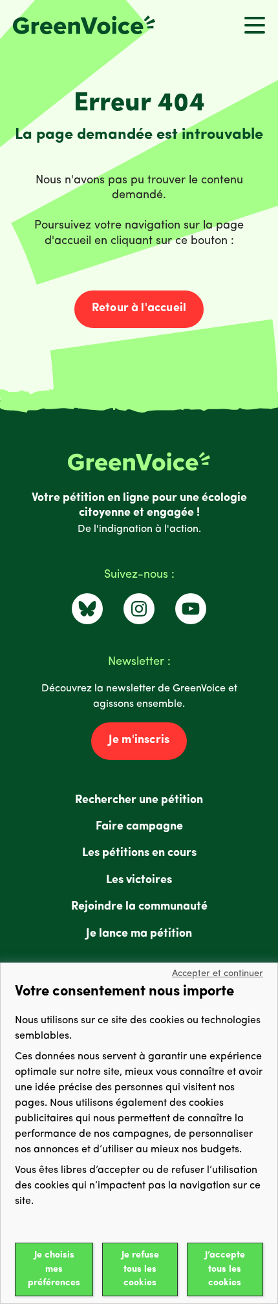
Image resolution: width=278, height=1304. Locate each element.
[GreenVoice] (84, 24)
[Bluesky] (87, 608)
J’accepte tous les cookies (225, 1269)
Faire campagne (139, 827)
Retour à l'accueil (139, 308)
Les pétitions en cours (139, 853)
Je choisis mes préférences (54, 1269)
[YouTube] (190, 608)
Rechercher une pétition (139, 800)
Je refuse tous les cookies (140, 1269)
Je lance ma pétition (139, 934)
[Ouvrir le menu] (254, 25)
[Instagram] (139, 608)
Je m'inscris (139, 740)
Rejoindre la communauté (139, 907)
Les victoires (139, 880)
